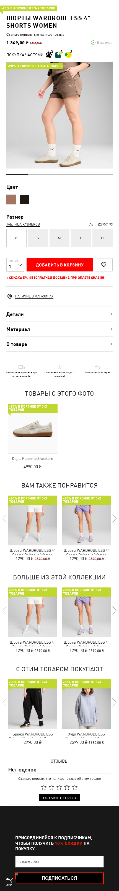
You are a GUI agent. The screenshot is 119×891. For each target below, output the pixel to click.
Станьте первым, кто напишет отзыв (35, 34)
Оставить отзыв (59, 797)
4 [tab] (80, 174)
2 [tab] (38, 174)
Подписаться (59, 878)
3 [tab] (59, 174)
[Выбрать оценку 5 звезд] (74, 787)
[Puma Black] (24, 199)
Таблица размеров (23, 224)
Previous (5, 519)
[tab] (59, 314)
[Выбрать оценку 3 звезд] (59, 787)
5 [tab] (102, 174)
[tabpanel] (59, 115)
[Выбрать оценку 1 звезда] (43, 787)
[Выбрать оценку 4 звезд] (67, 787)
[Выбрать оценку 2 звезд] (51, 787)
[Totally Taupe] (11, 199)
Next (114, 519)
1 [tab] (17, 174)
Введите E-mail (29, 861)
